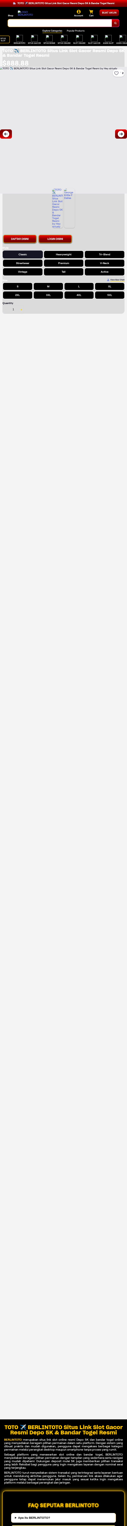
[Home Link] (27, 13)
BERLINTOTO (13, 1439)
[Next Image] (121, 134)
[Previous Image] (6, 134)
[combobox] (60, 23)
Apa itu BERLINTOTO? (34, 1517)
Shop (10, 15)
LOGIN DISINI (55, 238)
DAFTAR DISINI (20, 238)
